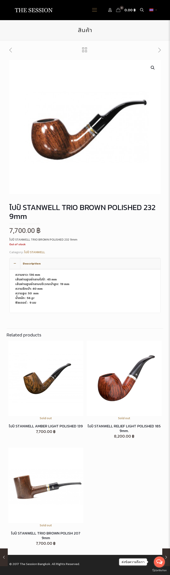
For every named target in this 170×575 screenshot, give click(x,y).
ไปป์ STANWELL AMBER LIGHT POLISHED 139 (46, 426)
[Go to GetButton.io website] (159, 570)
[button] (153, 67)
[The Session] (34, 10)
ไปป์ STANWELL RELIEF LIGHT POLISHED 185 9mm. (124, 428)
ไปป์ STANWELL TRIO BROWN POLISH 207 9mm (45, 535)
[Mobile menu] (94, 10)
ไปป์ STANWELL (34, 252)
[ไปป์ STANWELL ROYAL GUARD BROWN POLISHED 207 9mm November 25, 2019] (4, 557)
